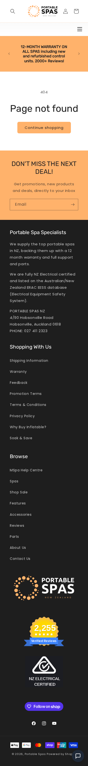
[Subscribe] (72, 204)
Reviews (17, 525)
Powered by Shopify (61, 754)
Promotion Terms (26, 393)
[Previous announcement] (9, 53)
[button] (12, 11)
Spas (14, 481)
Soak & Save (21, 438)
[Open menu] (79, 29)
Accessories (21, 514)
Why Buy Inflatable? (28, 427)
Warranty (18, 371)
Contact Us (20, 558)
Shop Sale (19, 492)
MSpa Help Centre (26, 470)
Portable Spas (35, 754)
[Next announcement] (79, 53)
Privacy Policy (22, 416)
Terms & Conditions (28, 404)
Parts (14, 536)
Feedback (19, 382)
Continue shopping (44, 127)
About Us (18, 547)
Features (18, 503)
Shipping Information (29, 360)
